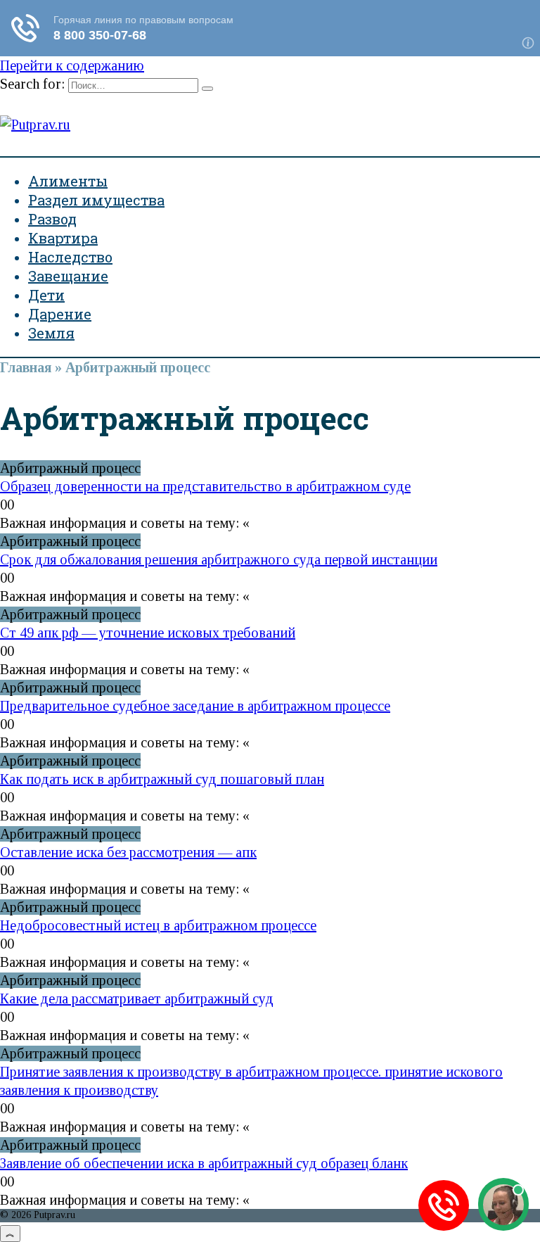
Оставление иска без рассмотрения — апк (128, 852)
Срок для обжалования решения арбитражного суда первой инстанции (218, 559)
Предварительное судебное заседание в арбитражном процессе (195, 706)
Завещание (68, 276)
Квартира (63, 238)
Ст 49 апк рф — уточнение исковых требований (147, 632)
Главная (25, 367)
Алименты (68, 181)
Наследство (70, 257)
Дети (46, 295)
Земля (51, 333)
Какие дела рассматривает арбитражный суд (137, 998)
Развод (52, 219)
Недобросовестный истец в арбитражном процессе (158, 925)
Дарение (59, 314)
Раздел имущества (96, 200)
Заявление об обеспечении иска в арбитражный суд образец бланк (204, 1163)
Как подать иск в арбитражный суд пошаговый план (162, 779)
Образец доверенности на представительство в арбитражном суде (205, 486)
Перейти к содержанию (72, 65)
